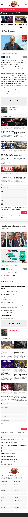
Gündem (10, 127)
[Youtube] (11, 478)
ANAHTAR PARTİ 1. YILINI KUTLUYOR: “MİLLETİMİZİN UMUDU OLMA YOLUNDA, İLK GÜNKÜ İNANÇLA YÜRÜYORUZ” (7, 157)
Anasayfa (3, 32)
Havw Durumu (20, 370)
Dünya (15, 127)
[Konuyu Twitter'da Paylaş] (4, 57)
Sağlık (5, 393)
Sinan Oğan (3, 278)
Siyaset (2, 151)
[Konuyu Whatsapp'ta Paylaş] (7, 57)
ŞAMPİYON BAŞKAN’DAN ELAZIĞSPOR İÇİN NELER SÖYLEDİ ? (20, 179)
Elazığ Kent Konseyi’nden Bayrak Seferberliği (6, 354)
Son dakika (3, 174)
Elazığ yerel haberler (5, 127)
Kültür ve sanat (17, 151)
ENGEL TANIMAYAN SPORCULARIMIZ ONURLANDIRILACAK (5, 373)
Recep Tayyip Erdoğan (6, 272)
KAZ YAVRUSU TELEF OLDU (20, 397)
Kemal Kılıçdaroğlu (5, 275)
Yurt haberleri (8, 128)
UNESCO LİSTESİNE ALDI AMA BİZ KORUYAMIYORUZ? (20, 156)
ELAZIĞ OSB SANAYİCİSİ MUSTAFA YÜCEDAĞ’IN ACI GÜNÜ (21, 26)
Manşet (7, 32)
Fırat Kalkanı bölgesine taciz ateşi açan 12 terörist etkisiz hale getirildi (7, 179)
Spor (5, 128)
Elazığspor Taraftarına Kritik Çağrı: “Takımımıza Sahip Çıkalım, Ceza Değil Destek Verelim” (20, 134)
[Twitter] (4, 478)
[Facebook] (2, 478)
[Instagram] (7, 478)
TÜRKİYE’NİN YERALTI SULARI (11, 9)
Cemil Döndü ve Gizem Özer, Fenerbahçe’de (20, 375)
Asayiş (2, 173)
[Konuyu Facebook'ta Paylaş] (2, 57)
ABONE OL (12, 57)
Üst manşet (16, 395)
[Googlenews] (21, 478)
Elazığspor (16, 128)
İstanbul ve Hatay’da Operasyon (19, 353)
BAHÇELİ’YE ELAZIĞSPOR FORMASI (7, 25)
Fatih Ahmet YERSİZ (14, 107)
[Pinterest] (14, 478)
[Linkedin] (9, 478)
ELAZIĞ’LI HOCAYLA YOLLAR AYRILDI (7, 132)
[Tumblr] (19, 478)
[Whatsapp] (16, 478)
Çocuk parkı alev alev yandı (7, 396)
